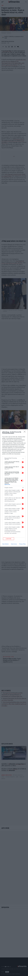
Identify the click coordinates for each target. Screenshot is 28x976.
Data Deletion (5, 544)
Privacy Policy (22, 544)
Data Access (14, 544)
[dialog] (14, 488)
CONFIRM (8, 538)
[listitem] (14, 459)
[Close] (25, 432)
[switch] (22, 462)
